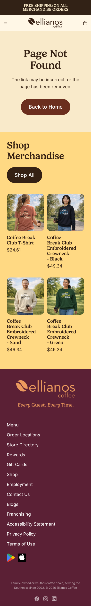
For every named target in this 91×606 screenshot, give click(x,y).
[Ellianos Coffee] (45, 23)
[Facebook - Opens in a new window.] (37, 599)
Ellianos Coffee (67, 587)
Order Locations (23, 434)
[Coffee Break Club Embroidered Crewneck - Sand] (25, 296)
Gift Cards (17, 464)
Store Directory (23, 444)
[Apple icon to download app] (22, 558)
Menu (13, 424)
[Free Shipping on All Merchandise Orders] (45, 7)
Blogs (12, 504)
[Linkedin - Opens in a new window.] (54, 599)
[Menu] (5, 23)
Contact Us (18, 494)
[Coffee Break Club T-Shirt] (25, 212)
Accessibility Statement (31, 524)
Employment (20, 484)
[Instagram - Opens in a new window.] (46, 599)
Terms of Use (21, 543)
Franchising (19, 514)
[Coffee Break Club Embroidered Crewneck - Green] (65, 296)
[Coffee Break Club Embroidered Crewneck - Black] (65, 212)
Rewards (16, 454)
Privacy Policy (21, 534)
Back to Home (46, 107)
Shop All (24, 175)
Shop (12, 474)
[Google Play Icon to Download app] (11, 558)
